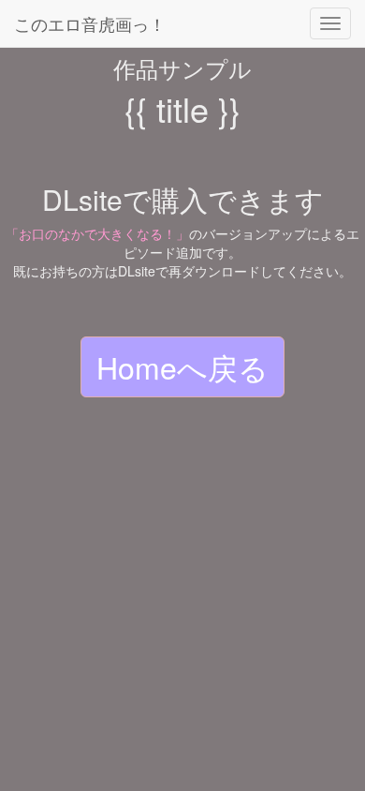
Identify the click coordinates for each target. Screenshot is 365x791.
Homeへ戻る (182, 366)
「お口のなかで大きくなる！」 (97, 233)
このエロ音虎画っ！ (90, 23)
